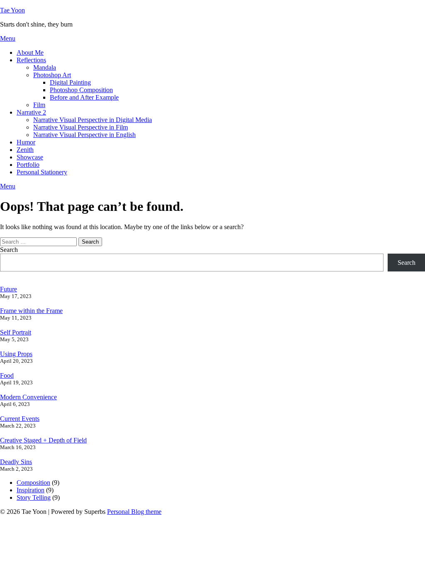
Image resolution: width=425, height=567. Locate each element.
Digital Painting (70, 82)
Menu (7, 38)
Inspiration (30, 490)
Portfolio (28, 164)
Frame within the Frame (31, 310)
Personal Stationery (42, 172)
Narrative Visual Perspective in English (84, 134)
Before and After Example (84, 97)
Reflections (31, 60)
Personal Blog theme (134, 511)
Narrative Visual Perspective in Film (80, 127)
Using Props (16, 353)
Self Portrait (15, 332)
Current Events (19, 418)
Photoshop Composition (81, 89)
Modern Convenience (28, 397)
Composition (33, 482)
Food (7, 375)
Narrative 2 (31, 112)
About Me (30, 52)
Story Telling (34, 497)
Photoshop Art (52, 74)
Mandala (44, 67)
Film (39, 104)
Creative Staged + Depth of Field (43, 440)
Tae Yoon (12, 10)
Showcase (30, 157)
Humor (26, 142)
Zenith (25, 149)
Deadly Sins (16, 461)
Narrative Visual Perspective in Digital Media (92, 119)
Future (8, 289)
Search (9, 249)
